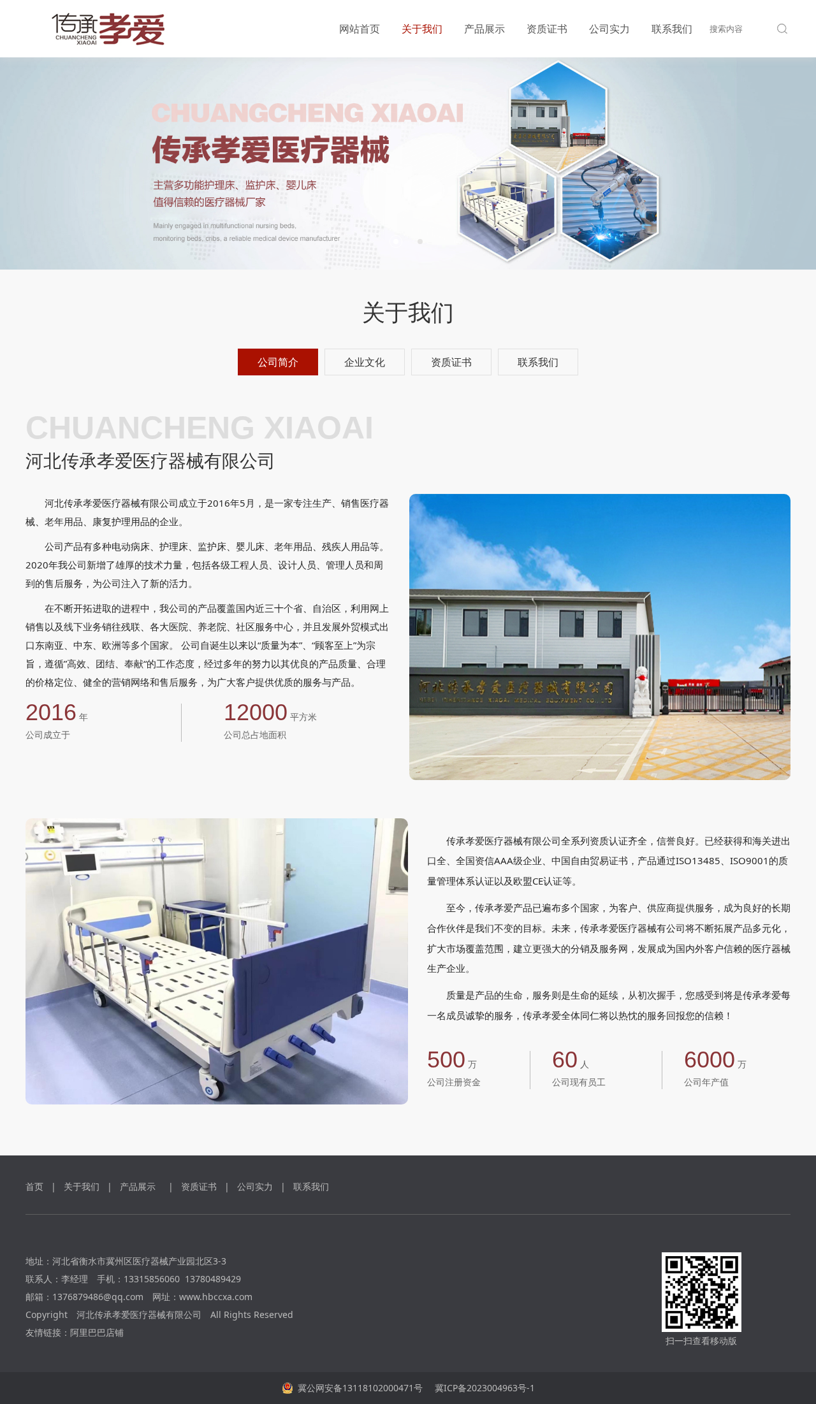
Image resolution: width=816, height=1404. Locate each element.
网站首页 (359, 29)
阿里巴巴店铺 (97, 1332)
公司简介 (278, 362)
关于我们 (422, 29)
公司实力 (609, 29)
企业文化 (364, 362)
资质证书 (547, 29)
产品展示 (484, 29)
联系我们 (672, 29)
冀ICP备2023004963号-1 (483, 1388)
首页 (34, 1186)
